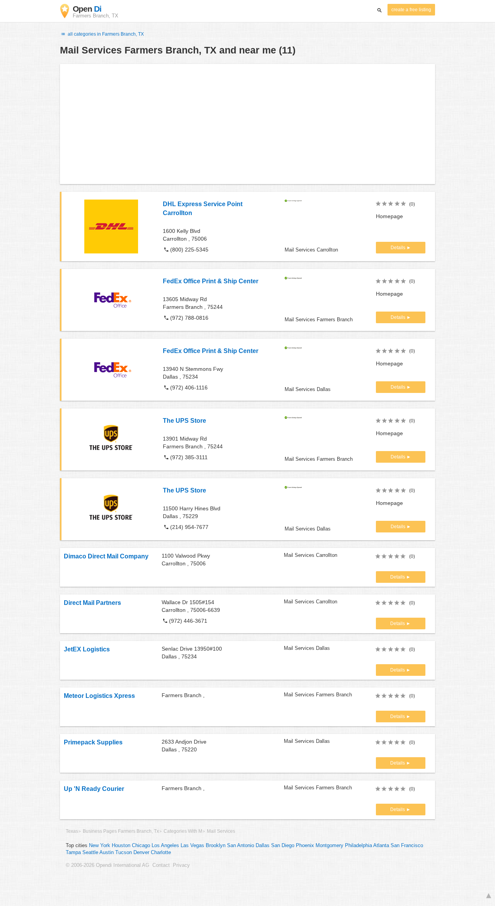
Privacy (181, 865)
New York (99, 845)
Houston (121, 845)
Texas (72, 831)
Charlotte (161, 852)
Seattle (90, 852)
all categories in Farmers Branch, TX (105, 34)
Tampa (73, 852)
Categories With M (183, 831)
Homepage (389, 216)
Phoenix (305, 845)
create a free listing (411, 9)
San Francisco (407, 845)
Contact (161, 865)
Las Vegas (192, 845)
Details (398, 247)
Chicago (141, 845)
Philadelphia (358, 845)
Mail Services (221, 831)
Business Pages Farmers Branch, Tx (121, 831)
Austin (106, 852)
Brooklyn (215, 845)
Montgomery (329, 845)
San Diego (282, 845)
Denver (141, 852)
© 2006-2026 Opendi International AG (107, 865)
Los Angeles (165, 845)
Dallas (263, 845)
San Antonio (240, 845)
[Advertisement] (247, 124)
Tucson (123, 852)
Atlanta (381, 845)
